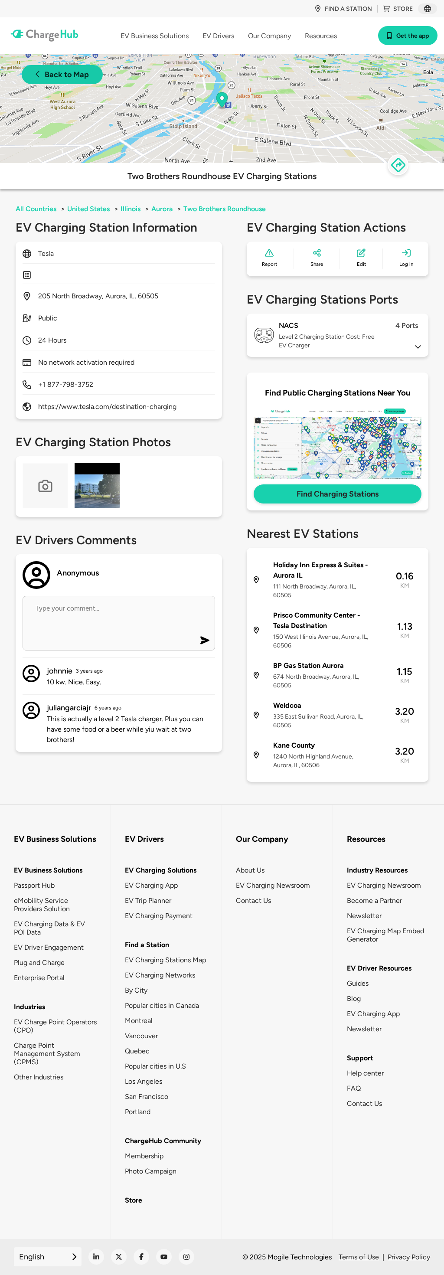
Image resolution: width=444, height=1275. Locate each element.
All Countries (36, 209)
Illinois (130, 209)
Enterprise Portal (39, 978)
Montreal (139, 1021)
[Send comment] (204, 640)
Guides (358, 983)
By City (136, 990)
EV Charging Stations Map (165, 960)
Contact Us (253, 900)
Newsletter (364, 916)
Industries (29, 1007)
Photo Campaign (150, 1171)
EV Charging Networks (160, 975)
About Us (250, 870)
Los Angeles (143, 1081)
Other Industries (38, 1077)
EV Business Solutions (48, 870)
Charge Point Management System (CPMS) (47, 1053)
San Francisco (146, 1096)
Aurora (162, 209)
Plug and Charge (39, 962)
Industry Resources (377, 870)
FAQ (354, 1088)
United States (88, 209)
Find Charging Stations (338, 494)
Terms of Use (359, 1257)
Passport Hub (34, 885)
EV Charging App (151, 885)
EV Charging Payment (159, 916)
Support (360, 1058)
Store (403, 9)
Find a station (348, 9)
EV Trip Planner (148, 900)
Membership (144, 1156)
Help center (365, 1073)
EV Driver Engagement (49, 947)
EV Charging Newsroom (273, 885)
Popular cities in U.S (155, 1066)
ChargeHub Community (163, 1141)
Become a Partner (374, 900)
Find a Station (147, 945)
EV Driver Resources (379, 968)
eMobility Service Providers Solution (42, 904)
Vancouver (141, 1036)
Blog (354, 998)
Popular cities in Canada (162, 1005)
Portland (137, 1112)
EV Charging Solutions (160, 870)
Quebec (137, 1051)
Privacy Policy (409, 1257)
